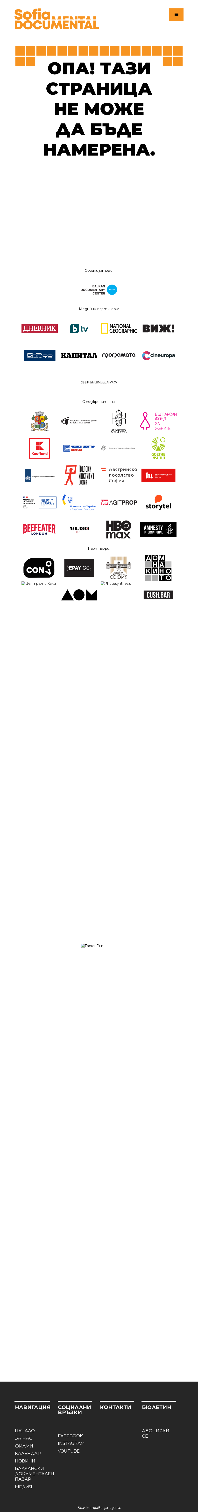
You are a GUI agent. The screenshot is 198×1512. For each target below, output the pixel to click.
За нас (23, 1438)
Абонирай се (155, 1433)
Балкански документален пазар (32, 1474)
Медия (23, 1487)
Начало (25, 1431)
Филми (24, 1446)
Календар (28, 1453)
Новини (25, 1461)
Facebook (70, 1436)
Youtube (69, 1451)
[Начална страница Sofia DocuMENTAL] (56, 18)
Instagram (71, 1443)
